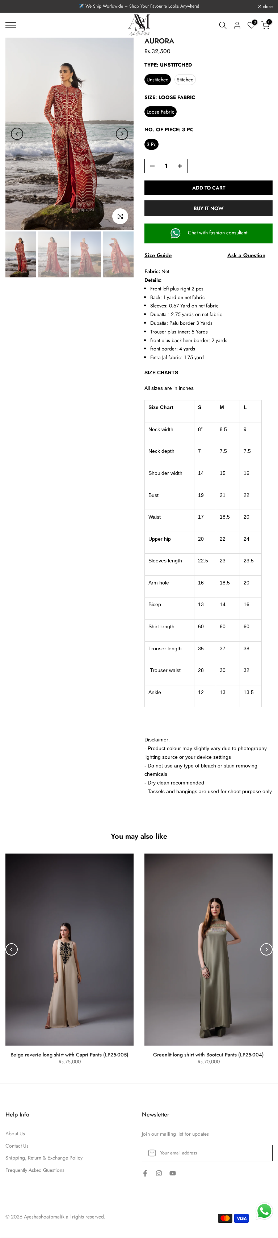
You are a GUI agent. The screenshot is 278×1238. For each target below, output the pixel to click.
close (14, 6)
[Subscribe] (259, 1153)
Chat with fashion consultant (216, 232)
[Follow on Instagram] (159, 1173)
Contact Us (17, 1146)
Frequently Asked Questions (34, 1170)
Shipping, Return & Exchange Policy (44, 1157)
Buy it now (209, 208)
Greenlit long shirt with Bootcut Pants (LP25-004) (208, 1054)
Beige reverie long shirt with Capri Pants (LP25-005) (69, 1054)
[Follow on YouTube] (172, 1173)
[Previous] (17, 134)
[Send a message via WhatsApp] (264, 1211)
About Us (15, 1133)
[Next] (122, 134)
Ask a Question (246, 255)
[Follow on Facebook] (145, 1173)
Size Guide (158, 255)
